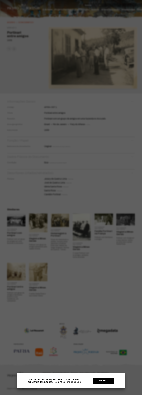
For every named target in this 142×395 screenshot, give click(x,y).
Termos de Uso (73, 382)
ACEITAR (103, 381)
